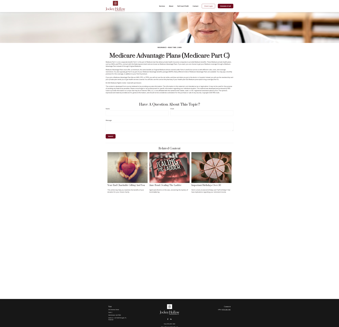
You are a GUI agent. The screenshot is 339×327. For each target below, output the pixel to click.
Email (172, 109)
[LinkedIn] (171, 319)
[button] (162, 6)
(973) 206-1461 (226, 309)
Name (108, 109)
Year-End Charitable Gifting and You (126, 185)
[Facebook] (168, 319)
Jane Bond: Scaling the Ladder (165, 185)
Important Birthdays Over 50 (206, 185)
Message (109, 120)
